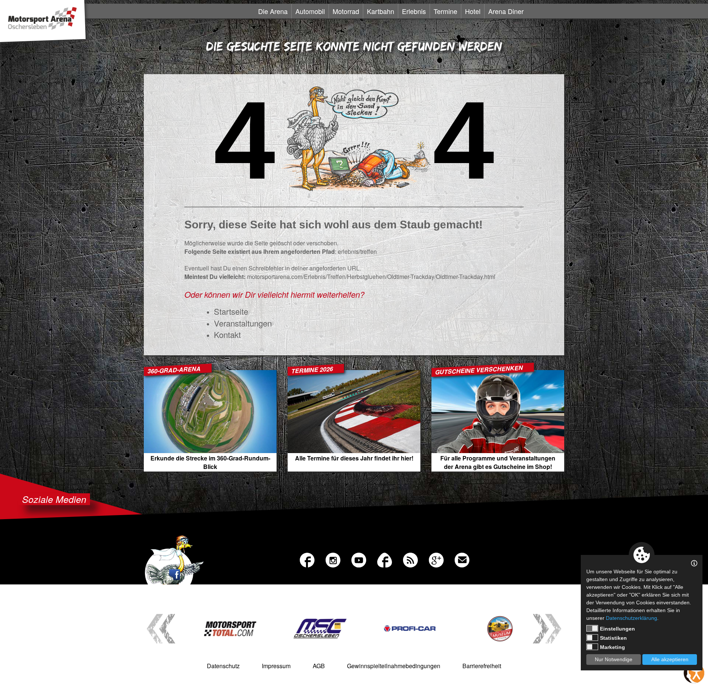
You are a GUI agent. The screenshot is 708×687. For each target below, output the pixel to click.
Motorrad (346, 11)
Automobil (310, 11)
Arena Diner (506, 11)
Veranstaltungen (243, 323)
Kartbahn (380, 11)
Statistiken (613, 638)
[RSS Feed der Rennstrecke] (408, 558)
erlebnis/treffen (357, 251)
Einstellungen (617, 629)
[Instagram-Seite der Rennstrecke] (331, 558)
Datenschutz (223, 666)
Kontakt (227, 334)
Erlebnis (414, 11)
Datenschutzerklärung (631, 618)
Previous (161, 629)
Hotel (472, 11)
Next (547, 629)
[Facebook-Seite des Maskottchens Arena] (382, 558)
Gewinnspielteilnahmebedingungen (393, 666)
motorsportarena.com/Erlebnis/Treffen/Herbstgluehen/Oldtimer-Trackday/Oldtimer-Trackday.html (371, 276)
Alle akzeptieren (669, 659)
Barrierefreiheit (481, 666)
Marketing (612, 647)
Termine (445, 11)
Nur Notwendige (613, 659)
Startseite (231, 311)
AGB (319, 666)
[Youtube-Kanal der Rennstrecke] (356, 558)
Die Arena (273, 11)
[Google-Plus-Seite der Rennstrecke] (434, 558)
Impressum (276, 666)
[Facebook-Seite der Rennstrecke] (305, 558)
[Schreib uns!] (460, 558)
